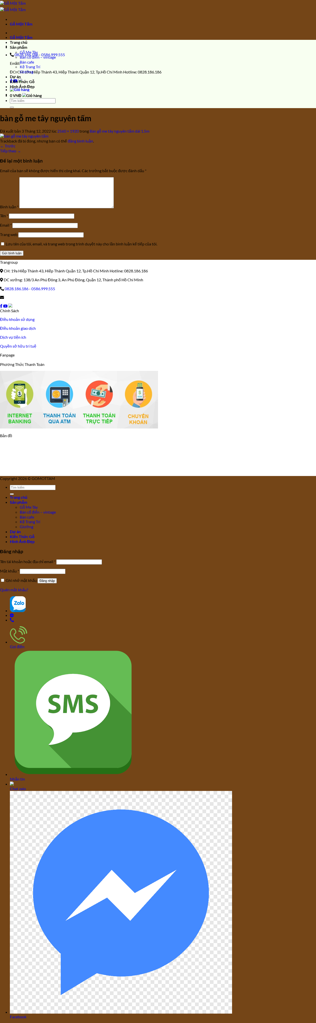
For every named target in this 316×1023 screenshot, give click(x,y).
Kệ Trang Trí (30, 66)
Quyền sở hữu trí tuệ (18, 346)
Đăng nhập (47, 581)
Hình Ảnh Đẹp (22, 86)
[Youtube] (5, 306)
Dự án (15, 76)
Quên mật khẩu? (14, 589)
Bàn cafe (27, 62)
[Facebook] (1, 306)
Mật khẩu (9, 571)
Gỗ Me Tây (29, 52)
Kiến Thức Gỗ (22, 81)
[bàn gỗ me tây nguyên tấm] (24, 136)
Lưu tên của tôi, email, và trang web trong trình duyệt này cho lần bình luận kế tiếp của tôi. (81, 243)
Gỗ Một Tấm (21, 24)
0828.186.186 (16, 288)
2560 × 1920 (68, 131)
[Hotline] (12, 620)
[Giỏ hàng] (19, 89)
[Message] (12, 615)
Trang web (9, 234)
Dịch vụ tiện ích (13, 337)
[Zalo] (10, 306)
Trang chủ (18, 42)
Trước (7, 145)
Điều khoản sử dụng (17, 319)
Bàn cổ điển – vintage (38, 57)
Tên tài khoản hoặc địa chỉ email (28, 561)
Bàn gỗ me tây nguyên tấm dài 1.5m (119, 131)
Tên (4, 215)
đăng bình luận (80, 141)
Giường (26, 71)
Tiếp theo (10, 150)
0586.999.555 (43, 288)
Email (6, 225)
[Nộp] (12, 107)
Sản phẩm (18, 47)
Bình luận (9, 206)
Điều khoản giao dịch (18, 328)
